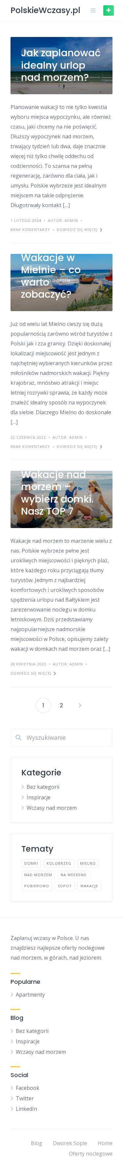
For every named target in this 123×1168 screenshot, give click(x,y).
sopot (65, 885)
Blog (36, 1143)
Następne (80, 705)
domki (31, 863)
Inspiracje (39, 797)
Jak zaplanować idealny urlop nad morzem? (61, 65)
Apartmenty (30, 994)
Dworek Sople (70, 1143)
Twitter (25, 1098)
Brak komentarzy (30, 229)
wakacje (89, 885)
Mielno (88, 863)
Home (105, 1143)
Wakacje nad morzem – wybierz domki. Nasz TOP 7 (57, 493)
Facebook (27, 1087)
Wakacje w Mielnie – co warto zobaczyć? (51, 276)
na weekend (74, 874)
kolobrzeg (59, 863)
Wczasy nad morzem (52, 807)
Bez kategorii (43, 786)
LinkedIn (26, 1108)
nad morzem (38, 874)
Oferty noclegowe (91, 1153)
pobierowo (36, 885)
